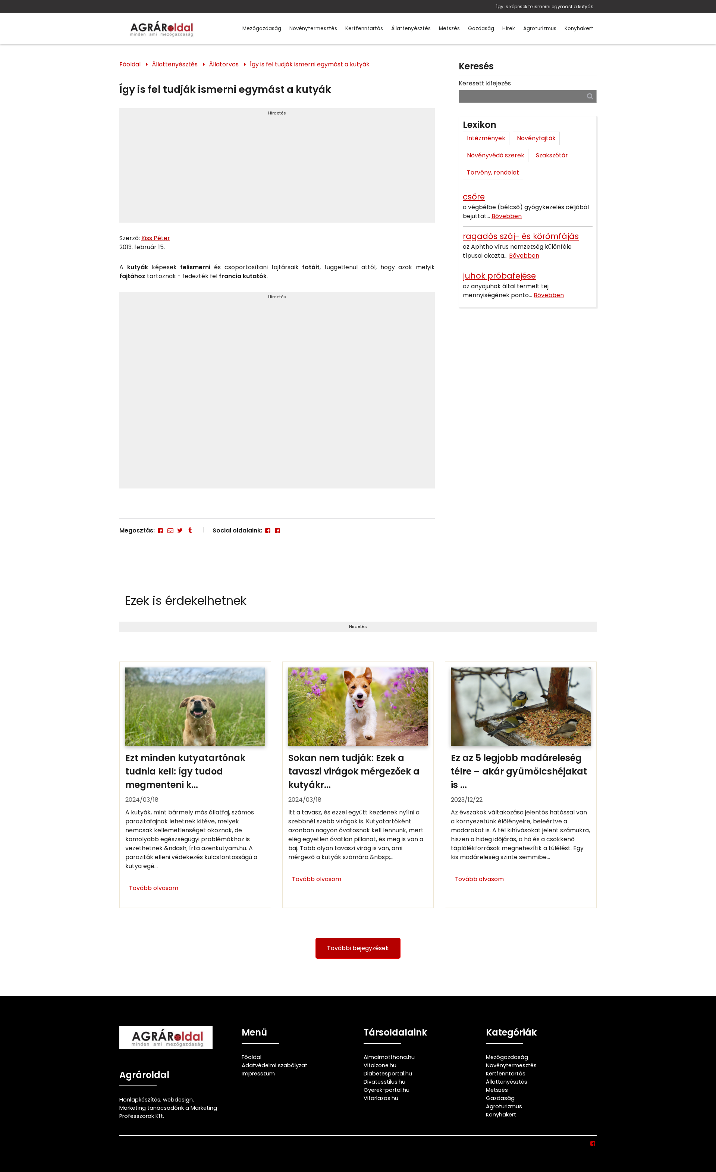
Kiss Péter (155, 238)
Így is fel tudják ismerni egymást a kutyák (310, 64)
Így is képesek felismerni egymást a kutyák (544, 6)
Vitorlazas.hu (381, 1098)
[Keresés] (590, 96)
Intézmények (486, 138)
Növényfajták (536, 138)
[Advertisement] (277, 168)
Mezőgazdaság (261, 28)
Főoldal (130, 64)
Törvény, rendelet (493, 172)
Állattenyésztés (411, 28)
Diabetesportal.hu (388, 1073)
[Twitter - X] (180, 530)
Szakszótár (552, 155)
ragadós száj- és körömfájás (521, 236)
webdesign (178, 1099)
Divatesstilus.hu (384, 1081)
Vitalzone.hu (380, 1065)
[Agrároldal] (160, 28)
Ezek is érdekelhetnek (185, 600)
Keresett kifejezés (485, 83)
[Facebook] (160, 530)
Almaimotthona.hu (389, 1057)
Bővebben (507, 216)
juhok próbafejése (499, 275)
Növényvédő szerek (495, 155)
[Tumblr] (190, 530)
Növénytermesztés (313, 28)
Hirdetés (277, 113)
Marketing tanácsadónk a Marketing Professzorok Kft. (168, 1112)
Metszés (449, 28)
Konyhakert (579, 28)
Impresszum (258, 1073)
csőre (474, 196)
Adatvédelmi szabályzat (274, 1065)
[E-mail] (170, 530)
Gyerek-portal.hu (386, 1090)
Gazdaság (481, 28)
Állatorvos (224, 64)
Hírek (508, 28)
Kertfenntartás (364, 28)
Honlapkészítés (139, 1099)
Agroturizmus (539, 28)
